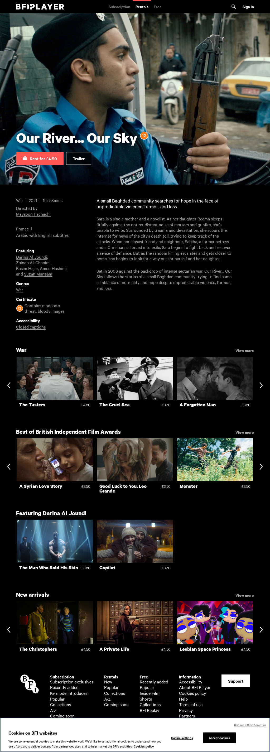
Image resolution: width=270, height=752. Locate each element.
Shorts (146, 699)
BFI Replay (149, 710)
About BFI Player (194, 687)
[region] (135, 735)
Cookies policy (192, 693)
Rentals (142, 6)
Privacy (186, 710)
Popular (57, 699)
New (108, 681)
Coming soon (62, 716)
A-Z (53, 710)
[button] (40, 158)
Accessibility (190, 681)
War (19, 289)
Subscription (119, 6)
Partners (187, 716)
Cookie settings (182, 737)
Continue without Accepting (250, 725)
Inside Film (150, 693)
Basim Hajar (27, 268)
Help (183, 699)
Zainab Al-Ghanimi (33, 262)
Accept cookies (219, 737)
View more (244, 350)
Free (158, 6)
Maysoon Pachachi (33, 214)
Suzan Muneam (38, 274)
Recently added (64, 687)
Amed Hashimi (53, 268)
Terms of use (190, 704)
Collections (60, 704)
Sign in (248, 6)
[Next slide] (261, 386)
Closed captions (31, 327)
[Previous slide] (9, 386)
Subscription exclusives (71, 681)
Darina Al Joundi (31, 257)
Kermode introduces (68, 693)
